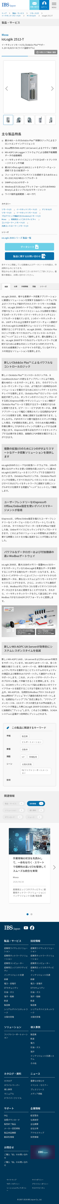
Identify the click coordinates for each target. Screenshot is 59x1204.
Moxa (5, 35)
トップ (4, 13)
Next (51, 87)
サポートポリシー (13, 1184)
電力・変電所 (10, 983)
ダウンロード (12, 817)
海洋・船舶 (9, 996)
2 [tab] (31, 914)
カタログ (8, 1080)
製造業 (7, 1004)
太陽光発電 (9, 1016)
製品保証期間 (10, 1132)
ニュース (34, 817)
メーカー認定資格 (12, 1128)
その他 (33, 1063)
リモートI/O (34, 13)
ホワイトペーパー (12, 1085)
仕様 (15, 286)
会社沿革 (34, 1128)
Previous (5, 87)
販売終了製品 (10, 1124)
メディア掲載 (36, 1093)
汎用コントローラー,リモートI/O (15, 225)
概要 (6, 286)
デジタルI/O (31, 15)
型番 (34, 286)
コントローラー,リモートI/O (13, 222)
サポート (9, 1108)
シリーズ (43, 286)
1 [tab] (28, 914)
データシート (27, 246)
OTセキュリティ (11, 987)
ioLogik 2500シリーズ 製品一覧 (16, 237)
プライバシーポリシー (40, 1184)
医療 (6, 979)
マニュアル (9, 1093)
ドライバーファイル (13, 1097)
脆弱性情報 (9, 1136)
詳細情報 (24, 286)
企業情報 (35, 1108)
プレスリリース (37, 1089)
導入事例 (36, 810)
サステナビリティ (38, 1188)
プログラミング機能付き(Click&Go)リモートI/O (21, 216)
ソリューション (13, 810)
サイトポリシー (37, 1179)
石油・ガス (9, 992)
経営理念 (34, 1115)
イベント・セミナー (39, 1085)
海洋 (32, 1051)
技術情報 (36, 803)
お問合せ (9, 1147)
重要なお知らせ (37, 1080)
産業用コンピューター (14, 963)
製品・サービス (18, 13)
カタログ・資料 (12, 1073)
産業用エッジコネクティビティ (23, 219)
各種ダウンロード (12, 1119)
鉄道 (6, 1000)
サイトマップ (11, 1179)
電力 (32, 1042)
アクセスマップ (37, 1132)
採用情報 (34, 1136)
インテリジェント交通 (14, 974)
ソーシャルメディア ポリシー (16, 1189)
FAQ (6, 1115)
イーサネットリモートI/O (11, 15)
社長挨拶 (34, 1119)
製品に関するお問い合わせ (27, 256)
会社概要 (34, 1124)
